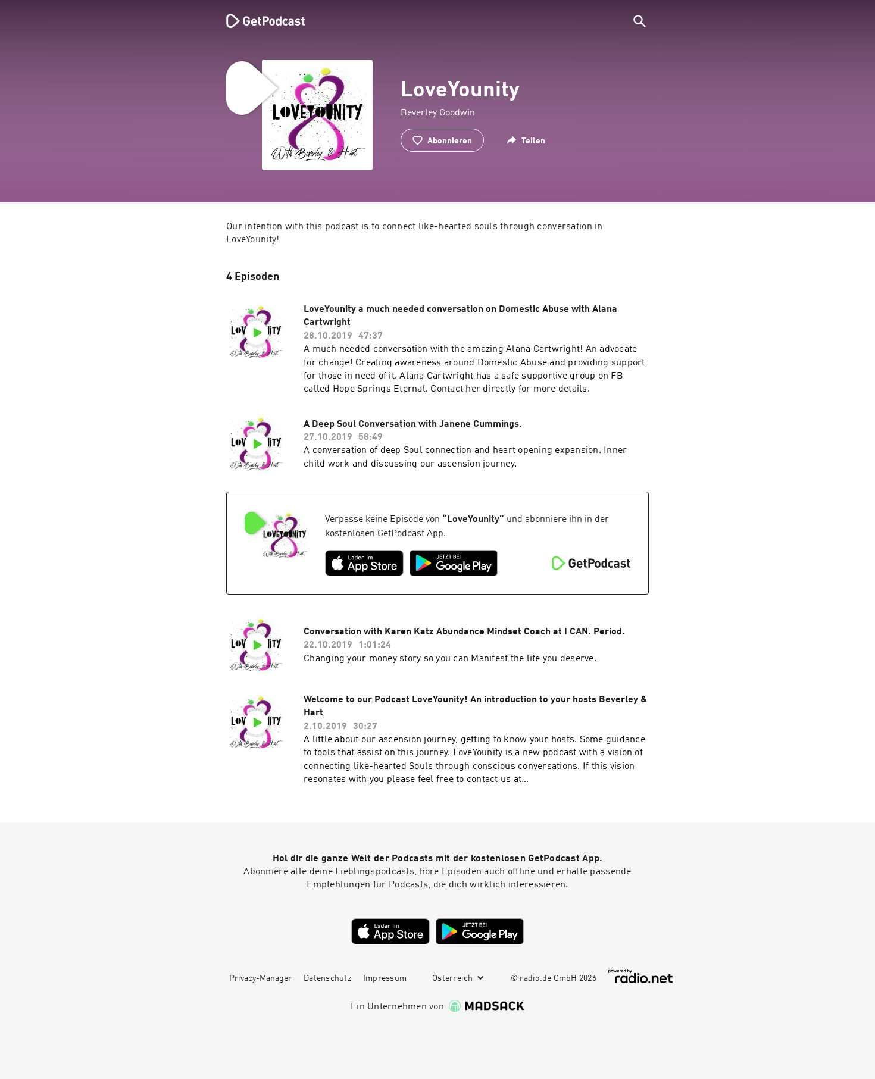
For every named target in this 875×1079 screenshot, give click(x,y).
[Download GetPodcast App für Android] (454, 563)
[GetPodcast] (257, 21)
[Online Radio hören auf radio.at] (640, 976)
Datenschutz (327, 978)
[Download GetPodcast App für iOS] (364, 563)
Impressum (385, 978)
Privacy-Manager (260, 978)
